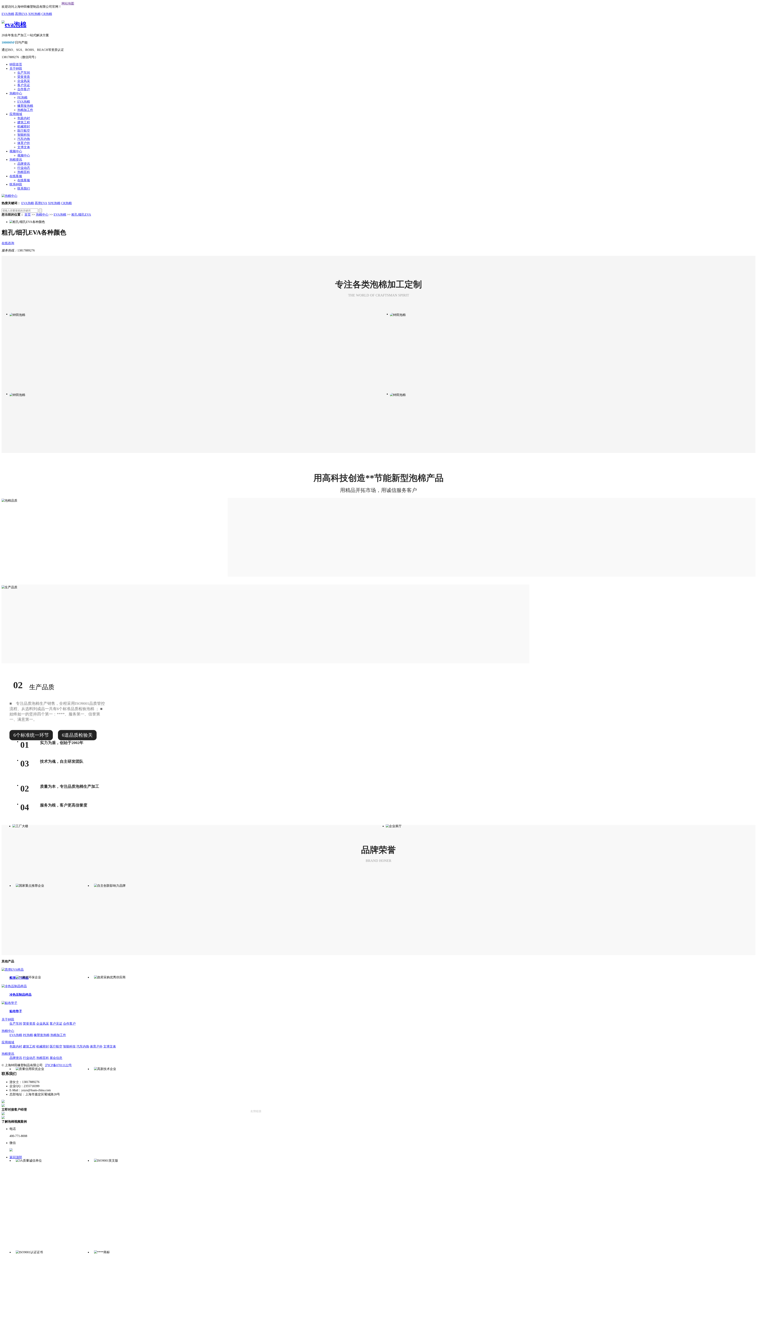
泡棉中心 (15, 93)
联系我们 (23, 188)
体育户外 (23, 143)
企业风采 (23, 81)
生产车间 (23, 72)
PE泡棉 (22, 97)
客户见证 (23, 85)
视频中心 (15, 151)
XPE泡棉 (34, 14)
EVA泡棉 (8, 14)
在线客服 (15, 176)
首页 (27, 214)
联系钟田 (15, 184)
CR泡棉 (46, 14)
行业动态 (23, 167)
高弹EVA (21, 14)
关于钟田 (15, 68)
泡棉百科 (23, 172)
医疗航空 (23, 130)
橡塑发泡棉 (25, 105)
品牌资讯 (23, 163)
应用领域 (15, 114)
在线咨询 (8, 243)
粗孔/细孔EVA (81, 214)
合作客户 (23, 89)
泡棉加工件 (25, 110)
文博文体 (23, 147)
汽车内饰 (23, 139)
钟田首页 (15, 64)
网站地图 (68, 3)
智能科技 (23, 134)
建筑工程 (23, 122)
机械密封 (23, 126)
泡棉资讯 (15, 159)
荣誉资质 (23, 76)
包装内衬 (23, 118)
